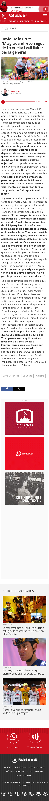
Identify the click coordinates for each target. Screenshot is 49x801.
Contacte (8, 767)
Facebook (17, 793)
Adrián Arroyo (15, 91)
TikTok (24, 793)
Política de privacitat (25, 776)
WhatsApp (45, 793)
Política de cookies (35, 771)
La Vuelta (6, 109)
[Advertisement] (24, 523)
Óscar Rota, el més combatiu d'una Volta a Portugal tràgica (22, 711)
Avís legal (10, 771)
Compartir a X (19, 389)
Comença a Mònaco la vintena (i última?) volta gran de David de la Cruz (23, 672)
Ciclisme (40, 375)
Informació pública (36, 767)
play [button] (3, 102)
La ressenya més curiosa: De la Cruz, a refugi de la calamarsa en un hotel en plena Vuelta (23, 631)
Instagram (4, 793)
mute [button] (45, 101)
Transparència (20, 767)
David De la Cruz (11, 375)
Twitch (31, 793)
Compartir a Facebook (7, 389)
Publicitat (20, 771)
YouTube (38, 793)
